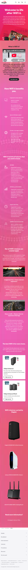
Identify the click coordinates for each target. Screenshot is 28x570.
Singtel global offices (4, 564)
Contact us (21, 562)
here (11, 520)
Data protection (4, 560)
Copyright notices (14, 562)
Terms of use (24, 560)
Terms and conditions (6, 562)
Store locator (12, 564)
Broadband (7, 528)
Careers (19, 560)
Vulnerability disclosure (12, 560)
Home (3, 528)
